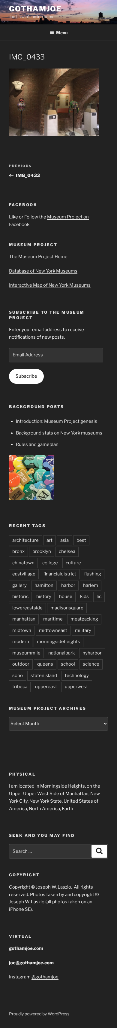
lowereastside (27, 608)
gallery (19, 585)
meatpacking (84, 619)
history (43, 596)
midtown (21, 630)
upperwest (76, 686)
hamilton (43, 585)
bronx (18, 551)
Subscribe (26, 376)
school (68, 664)
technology (77, 675)
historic (20, 596)
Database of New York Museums (43, 271)
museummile (26, 653)
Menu (62, 32)
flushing (92, 574)
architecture (25, 540)
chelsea (67, 551)
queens (45, 664)
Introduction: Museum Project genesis (56, 421)
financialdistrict (59, 574)
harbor (68, 585)
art (49, 540)
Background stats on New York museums (59, 433)
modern (20, 641)
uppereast (46, 686)
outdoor (20, 664)
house (65, 596)
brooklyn (41, 551)
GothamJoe (35, 9)
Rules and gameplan (37, 444)
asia (64, 540)
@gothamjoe (45, 977)
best (81, 540)
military (83, 630)
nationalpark (61, 653)
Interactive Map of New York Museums (50, 285)
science (91, 664)
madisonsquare (66, 608)
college (50, 563)
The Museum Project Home (38, 256)
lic (99, 596)
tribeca (19, 686)
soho (17, 675)
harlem (90, 585)
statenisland (44, 675)
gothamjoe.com (26, 948)
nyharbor (92, 653)
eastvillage (23, 574)
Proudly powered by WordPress (39, 1013)
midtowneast (53, 630)
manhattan (23, 619)
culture (73, 563)
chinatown (23, 563)
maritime (53, 619)
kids (84, 596)
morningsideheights (58, 641)
